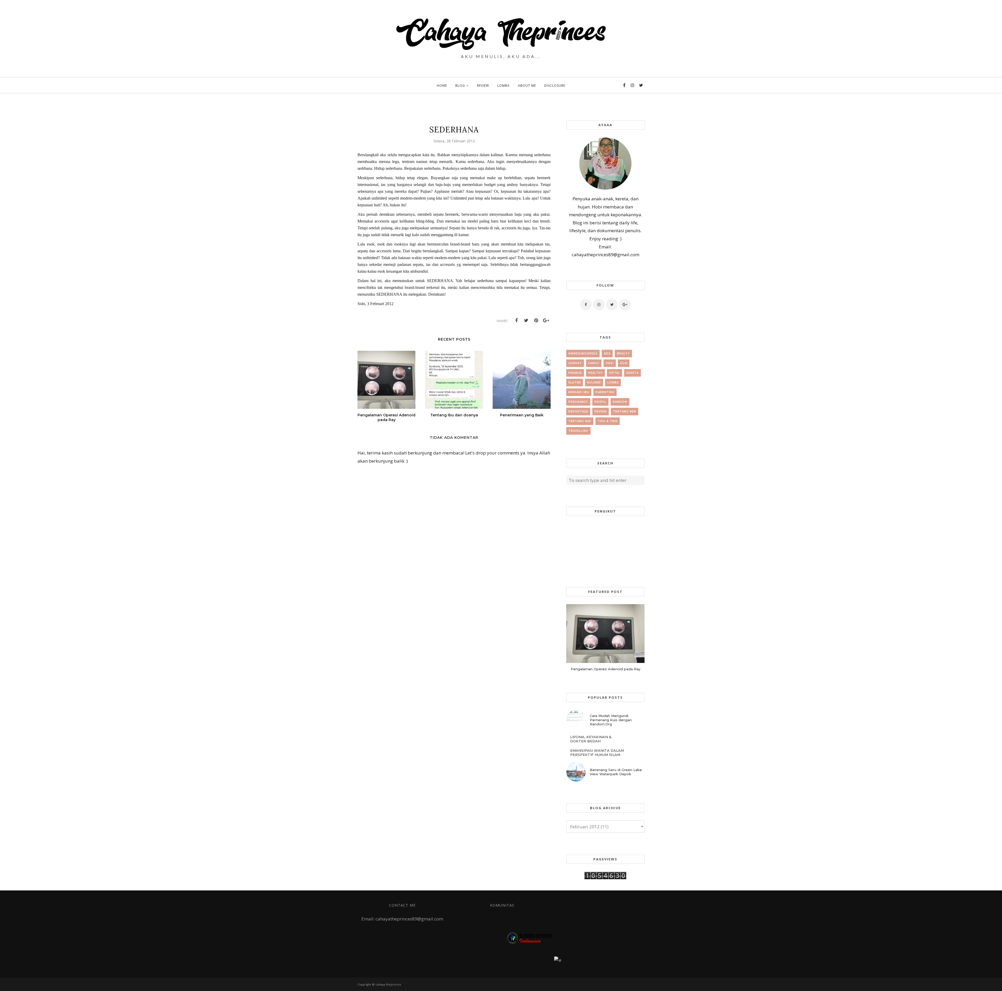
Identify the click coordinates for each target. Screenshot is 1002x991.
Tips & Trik (608, 421)
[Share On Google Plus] (546, 320)
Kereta (632, 373)
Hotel (614, 373)
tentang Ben (624, 411)
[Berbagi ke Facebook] (516, 320)
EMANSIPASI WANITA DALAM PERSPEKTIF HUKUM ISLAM (597, 752)
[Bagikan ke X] (526, 320)
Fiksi (610, 363)
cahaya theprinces (388, 984)
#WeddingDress (583, 353)
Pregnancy (578, 402)
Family (593, 363)
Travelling (578, 431)
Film (623, 363)
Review (600, 411)
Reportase (578, 411)
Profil (600, 402)
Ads (607, 353)
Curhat (575, 363)
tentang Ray (579, 421)
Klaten (574, 382)
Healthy (595, 373)
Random (620, 402)
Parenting (605, 392)
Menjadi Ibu (578, 392)
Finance (575, 373)
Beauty (623, 353)
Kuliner (594, 382)
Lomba (613, 382)
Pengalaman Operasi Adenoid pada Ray (605, 669)
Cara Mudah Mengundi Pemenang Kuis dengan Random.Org (611, 720)
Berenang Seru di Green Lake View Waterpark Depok (616, 772)
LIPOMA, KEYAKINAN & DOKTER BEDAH (591, 739)
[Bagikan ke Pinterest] (536, 320)
